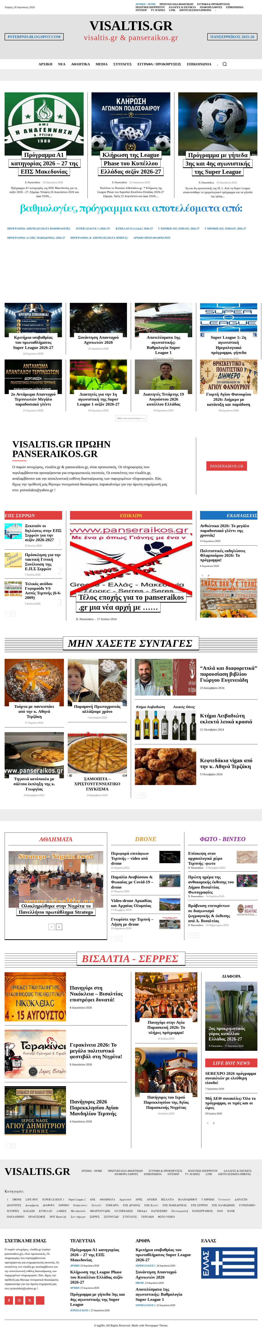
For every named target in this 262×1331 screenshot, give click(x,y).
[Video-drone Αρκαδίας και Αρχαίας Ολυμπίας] (169, 904)
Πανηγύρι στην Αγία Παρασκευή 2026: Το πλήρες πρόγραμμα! (166, 1027)
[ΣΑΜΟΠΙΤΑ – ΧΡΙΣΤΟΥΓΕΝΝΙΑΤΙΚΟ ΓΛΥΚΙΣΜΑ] (97, 755)
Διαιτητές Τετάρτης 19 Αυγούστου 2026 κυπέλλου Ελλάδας (163, 399)
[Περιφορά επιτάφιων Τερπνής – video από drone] (169, 857)
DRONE (140, 1282)
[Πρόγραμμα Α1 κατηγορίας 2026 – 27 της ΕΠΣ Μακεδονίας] (44, 124)
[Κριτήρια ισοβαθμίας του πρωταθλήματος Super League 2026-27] (33, 320)
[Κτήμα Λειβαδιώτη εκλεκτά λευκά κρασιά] (165, 721)
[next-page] (13, 613)
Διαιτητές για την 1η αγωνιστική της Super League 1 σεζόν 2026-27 (98, 399)
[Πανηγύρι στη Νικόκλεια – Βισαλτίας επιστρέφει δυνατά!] (35, 996)
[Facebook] (9, 1300)
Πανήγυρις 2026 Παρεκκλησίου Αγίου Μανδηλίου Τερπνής (94, 1107)
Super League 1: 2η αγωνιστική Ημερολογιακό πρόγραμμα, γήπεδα (228, 345)
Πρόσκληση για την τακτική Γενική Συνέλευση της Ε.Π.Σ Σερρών (43, 561)
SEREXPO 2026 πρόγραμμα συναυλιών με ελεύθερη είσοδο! (230, 1078)
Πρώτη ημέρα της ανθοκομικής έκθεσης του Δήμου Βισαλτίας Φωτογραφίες (211, 885)
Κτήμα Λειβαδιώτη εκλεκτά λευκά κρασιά (226, 719)
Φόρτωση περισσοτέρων (129, 418)
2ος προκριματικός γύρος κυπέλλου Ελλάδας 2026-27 (227, 1033)
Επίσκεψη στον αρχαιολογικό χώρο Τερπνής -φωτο (205, 858)
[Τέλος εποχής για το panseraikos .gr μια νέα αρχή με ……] (131, 560)
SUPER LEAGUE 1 (80, 1310)
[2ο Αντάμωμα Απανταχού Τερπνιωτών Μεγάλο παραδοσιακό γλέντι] (33, 376)
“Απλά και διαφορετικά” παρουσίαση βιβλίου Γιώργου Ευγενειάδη (228, 674)
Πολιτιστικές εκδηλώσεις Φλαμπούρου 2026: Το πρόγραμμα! (222, 555)
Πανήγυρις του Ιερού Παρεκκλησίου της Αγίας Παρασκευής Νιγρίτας (166, 1102)
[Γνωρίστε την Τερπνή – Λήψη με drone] (169, 923)
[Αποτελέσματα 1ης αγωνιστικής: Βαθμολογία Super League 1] (163, 320)
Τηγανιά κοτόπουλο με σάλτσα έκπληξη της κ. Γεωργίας (34, 783)
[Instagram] (19, 1300)
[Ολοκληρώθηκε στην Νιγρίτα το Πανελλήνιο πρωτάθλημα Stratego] (56, 879)
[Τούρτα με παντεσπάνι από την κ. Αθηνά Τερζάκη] (34, 682)
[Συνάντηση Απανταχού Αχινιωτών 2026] (98, 320)
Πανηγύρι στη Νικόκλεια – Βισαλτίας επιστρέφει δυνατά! (96, 994)
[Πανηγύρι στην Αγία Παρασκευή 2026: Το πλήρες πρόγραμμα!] (166, 997)
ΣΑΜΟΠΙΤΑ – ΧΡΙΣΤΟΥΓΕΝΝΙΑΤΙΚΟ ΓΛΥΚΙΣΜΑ (97, 783)
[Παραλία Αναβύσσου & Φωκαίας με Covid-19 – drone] (169, 881)
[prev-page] (7, 613)
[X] (29, 1300)
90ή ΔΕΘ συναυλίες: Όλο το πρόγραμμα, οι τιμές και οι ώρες (230, 1103)
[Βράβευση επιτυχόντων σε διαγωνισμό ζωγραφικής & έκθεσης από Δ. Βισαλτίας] (247, 909)
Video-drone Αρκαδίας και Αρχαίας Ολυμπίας (131, 903)
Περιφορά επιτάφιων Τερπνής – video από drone (130, 858)
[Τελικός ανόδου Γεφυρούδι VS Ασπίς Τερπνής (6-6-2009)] (13, 589)
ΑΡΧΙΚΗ (74, 1265)
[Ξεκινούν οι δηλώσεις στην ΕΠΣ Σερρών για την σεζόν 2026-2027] (13, 531)
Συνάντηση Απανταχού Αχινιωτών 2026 (98, 340)
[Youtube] (40, 1300)
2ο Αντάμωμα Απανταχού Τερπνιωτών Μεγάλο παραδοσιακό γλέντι (33, 399)
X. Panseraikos (32, 182)
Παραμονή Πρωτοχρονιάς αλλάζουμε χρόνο (97, 709)
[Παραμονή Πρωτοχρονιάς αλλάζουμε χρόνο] (97, 682)
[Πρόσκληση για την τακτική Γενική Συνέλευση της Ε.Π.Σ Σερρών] (13, 560)
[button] (224, 64)
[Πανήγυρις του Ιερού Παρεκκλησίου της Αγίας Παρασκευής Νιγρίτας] (166, 1072)
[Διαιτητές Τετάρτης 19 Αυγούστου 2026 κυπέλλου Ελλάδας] (163, 376)
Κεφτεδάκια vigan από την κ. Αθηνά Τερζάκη (226, 763)
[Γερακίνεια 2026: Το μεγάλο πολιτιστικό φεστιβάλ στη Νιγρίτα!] (35, 1053)
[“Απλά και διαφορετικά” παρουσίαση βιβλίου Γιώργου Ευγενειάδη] (165, 677)
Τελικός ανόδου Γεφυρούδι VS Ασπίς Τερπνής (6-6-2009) (43, 590)
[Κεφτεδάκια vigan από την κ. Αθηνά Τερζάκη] (165, 766)
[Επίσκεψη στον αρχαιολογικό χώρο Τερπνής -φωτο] (247, 857)
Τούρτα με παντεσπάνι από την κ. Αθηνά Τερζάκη (34, 711)
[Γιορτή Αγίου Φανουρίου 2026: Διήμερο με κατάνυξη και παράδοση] (229, 376)
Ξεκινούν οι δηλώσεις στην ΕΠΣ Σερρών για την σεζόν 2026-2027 (43, 532)
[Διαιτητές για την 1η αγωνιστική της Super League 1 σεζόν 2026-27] (98, 376)
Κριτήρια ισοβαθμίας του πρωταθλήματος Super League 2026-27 (33, 342)
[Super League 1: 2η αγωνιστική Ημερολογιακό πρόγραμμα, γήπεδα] (228, 320)
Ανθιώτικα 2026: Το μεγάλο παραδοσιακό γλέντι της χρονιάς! (224, 530)
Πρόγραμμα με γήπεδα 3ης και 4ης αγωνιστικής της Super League (217, 163)
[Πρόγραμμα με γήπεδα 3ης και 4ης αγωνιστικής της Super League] (217, 124)
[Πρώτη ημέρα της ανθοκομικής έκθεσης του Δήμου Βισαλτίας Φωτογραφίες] (247, 881)
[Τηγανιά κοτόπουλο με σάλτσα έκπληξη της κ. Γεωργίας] (34, 755)
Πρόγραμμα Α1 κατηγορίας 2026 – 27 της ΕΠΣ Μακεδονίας (44, 163)
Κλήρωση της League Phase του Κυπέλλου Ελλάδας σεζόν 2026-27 (131, 163)
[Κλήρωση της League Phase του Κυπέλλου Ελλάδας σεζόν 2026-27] (131, 124)
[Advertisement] (131, 277)
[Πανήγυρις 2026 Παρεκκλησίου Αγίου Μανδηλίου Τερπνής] (35, 1110)
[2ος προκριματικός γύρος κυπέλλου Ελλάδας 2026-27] (231, 1016)
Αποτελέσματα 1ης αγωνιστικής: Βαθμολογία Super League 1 (163, 345)
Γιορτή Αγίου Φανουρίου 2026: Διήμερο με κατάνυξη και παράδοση (228, 399)
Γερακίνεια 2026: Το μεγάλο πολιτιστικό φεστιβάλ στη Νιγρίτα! (96, 1051)
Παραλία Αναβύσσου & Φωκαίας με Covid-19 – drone (132, 882)
